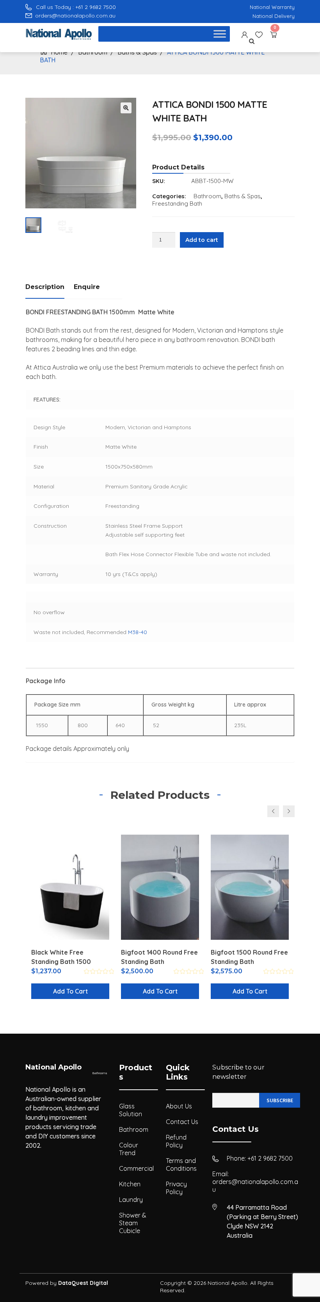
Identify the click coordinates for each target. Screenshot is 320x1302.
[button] (126, 107)
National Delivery (273, 16)
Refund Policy (176, 1141)
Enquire (87, 287)
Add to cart (201, 239)
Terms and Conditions (181, 1164)
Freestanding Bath (177, 203)
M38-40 (137, 632)
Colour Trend (128, 1149)
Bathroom (207, 196)
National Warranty (272, 7)
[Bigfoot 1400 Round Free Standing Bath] (160, 887)
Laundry (131, 1199)
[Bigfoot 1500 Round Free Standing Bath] (250, 887)
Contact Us (182, 1122)
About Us (179, 1106)
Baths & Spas (242, 196)
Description (44, 287)
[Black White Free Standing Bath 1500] (70, 887)
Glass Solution (130, 1110)
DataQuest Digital (83, 1282)
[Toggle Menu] (219, 34)
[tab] (49, 287)
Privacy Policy (176, 1188)
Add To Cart (70, 991)
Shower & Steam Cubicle (132, 1223)
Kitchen (129, 1184)
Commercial (136, 1168)
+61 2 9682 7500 (270, 1158)
